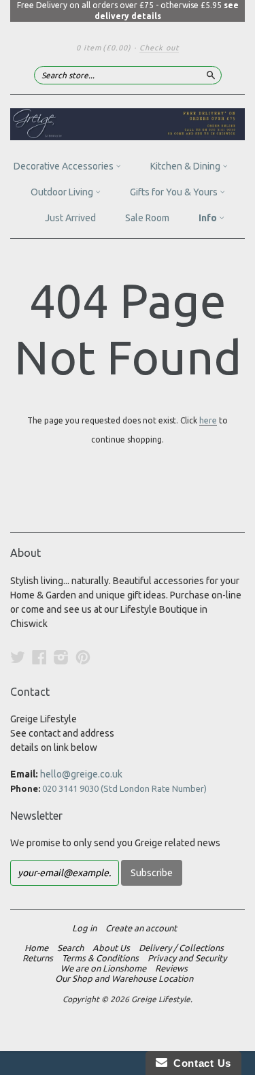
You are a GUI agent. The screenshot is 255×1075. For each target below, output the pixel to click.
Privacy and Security (187, 958)
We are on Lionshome (103, 968)
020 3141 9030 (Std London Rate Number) (124, 788)
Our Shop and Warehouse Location (124, 978)
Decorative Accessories (65, 166)
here (208, 420)
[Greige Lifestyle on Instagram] (61, 657)
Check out (159, 48)
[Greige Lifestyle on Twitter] (17, 657)
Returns (37, 958)
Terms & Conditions (100, 958)
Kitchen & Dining (186, 166)
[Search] (211, 75)
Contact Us (199, 1063)
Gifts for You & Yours (175, 192)
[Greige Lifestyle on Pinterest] (82, 657)
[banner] (127, 124)
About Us (111, 947)
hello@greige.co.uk (81, 774)
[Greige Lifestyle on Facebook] (39, 657)
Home (36, 947)
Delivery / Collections (181, 947)
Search (70, 947)
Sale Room (147, 217)
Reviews (171, 968)
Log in (84, 928)
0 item (103, 48)
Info (209, 217)
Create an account (141, 928)
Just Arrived (70, 217)
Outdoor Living (63, 192)
